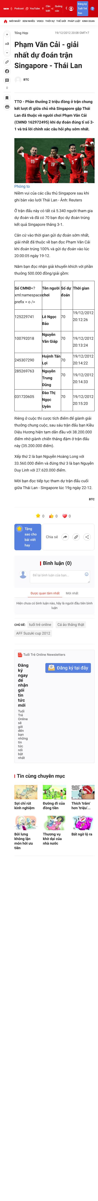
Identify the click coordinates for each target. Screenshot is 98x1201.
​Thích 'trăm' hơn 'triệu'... (81, 805)
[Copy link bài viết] (76, 537)
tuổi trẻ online (40, 624)
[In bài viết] (7, 107)
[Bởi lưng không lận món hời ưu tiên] (25, 823)
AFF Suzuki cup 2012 (33, 633)
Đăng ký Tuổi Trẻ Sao (82, 9)
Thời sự (49, 21)
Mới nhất (15, 21)
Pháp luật (74, 21)
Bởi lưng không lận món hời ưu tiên (23, 841)
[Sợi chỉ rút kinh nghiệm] (25, 792)
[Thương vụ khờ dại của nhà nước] (54, 823)
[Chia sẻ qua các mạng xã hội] (87, 537)
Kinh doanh (89, 21)
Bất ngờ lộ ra (82, 834)
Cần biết (48, 8)
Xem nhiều (28, 21)
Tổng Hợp (21, 33)
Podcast (18, 8)
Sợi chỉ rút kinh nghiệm (24, 805)
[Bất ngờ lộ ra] (83, 823)
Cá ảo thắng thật (70, 624)
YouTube (35, 8)
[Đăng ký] (68, 668)
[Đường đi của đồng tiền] (54, 792)
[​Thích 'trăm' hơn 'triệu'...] (83, 792)
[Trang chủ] (5, 21)
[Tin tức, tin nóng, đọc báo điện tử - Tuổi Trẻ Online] (6, 9)
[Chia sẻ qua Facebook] (65, 537)
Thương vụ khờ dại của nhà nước (52, 838)
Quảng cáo (58, 8)
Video (40, 21)
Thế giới (61, 21)
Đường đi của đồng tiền (54, 805)
